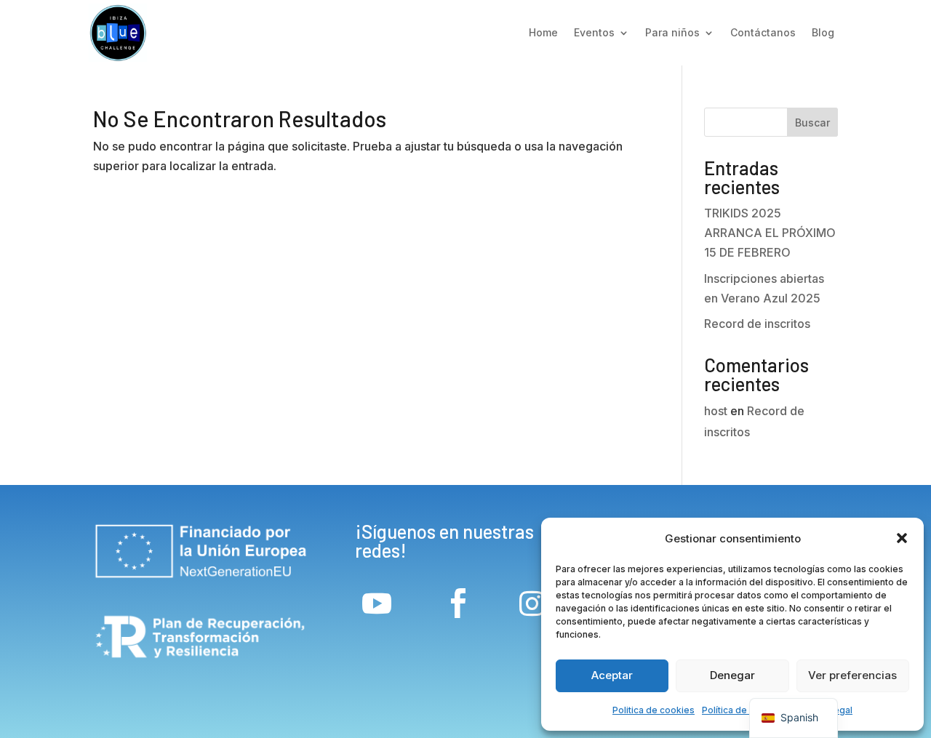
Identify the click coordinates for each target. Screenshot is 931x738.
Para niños (672, 32)
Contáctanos (763, 32)
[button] (902, 538)
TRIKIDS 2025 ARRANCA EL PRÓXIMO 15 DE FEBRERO (770, 233)
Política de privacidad (748, 710)
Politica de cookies (653, 710)
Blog (823, 32)
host (715, 411)
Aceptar (612, 675)
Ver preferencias (852, 675)
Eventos (594, 32)
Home (543, 32)
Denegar (732, 675)
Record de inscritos (757, 323)
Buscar (812, 122)
